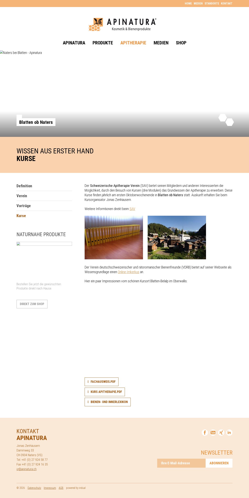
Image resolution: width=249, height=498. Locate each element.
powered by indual (76, 487)
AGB (61, 487)
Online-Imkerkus (128, 272)
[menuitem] (187, 3)
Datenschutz (34, 487)
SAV (132, 209)
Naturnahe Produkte (41, 234)
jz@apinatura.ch (27, 469)
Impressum (50, 487)
